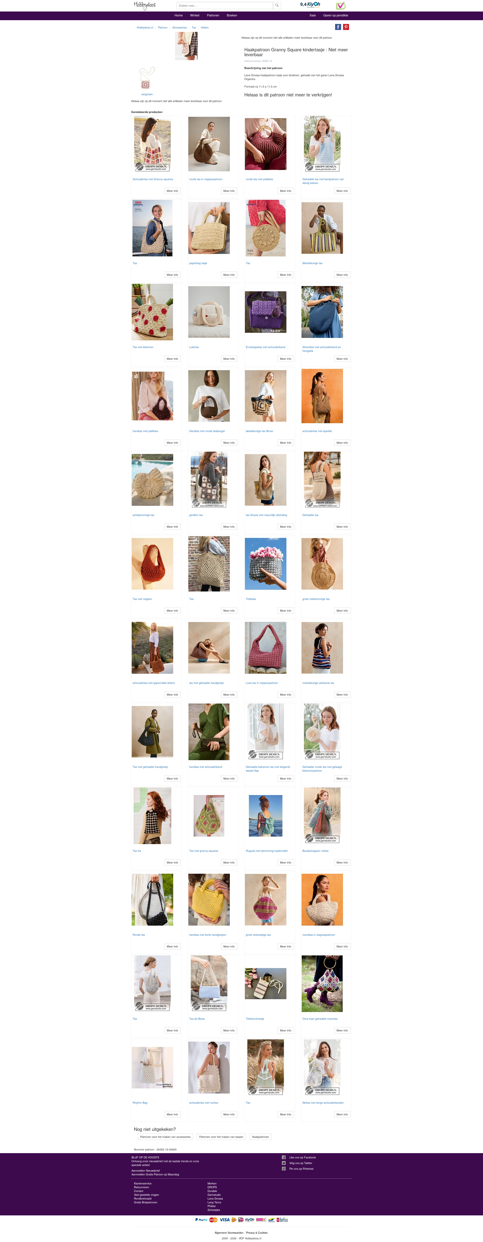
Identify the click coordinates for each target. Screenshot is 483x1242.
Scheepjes (214, 1210)
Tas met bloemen (143, 347)
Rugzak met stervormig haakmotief (267, 851)
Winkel (194, 15)
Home (179, 15)
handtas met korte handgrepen (207, 935)
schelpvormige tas (143, 515)
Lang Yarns (214, 1202)
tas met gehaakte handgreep (206, 683)
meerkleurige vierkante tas (318, 683)
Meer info (172, 191)
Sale (313, 15)
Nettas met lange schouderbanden (323, 1102)
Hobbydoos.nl (145, 27)
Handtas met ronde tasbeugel (207, 431)
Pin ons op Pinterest (301, 1168)
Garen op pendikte (335, 15)
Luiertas (194, 347)
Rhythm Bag (140, 1102)
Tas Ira (137, 851)
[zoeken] (277, 5)
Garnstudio (214, 1195)
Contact (138, 1191)
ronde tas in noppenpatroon (205, 179)
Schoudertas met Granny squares (153, 179)
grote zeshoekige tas (258, 935)
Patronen (213, 15)
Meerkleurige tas (312, 263)
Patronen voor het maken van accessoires (165, 1137)
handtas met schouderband (205, 767)
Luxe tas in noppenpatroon (262, 683)
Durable (212, 1191)
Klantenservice (143, 1183)
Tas (135, 263)
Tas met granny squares (203, 851)
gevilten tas (196, 515)
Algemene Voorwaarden (229, 1232)
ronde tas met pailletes (259, 179)
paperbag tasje (198, 263)
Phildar (212, 1206)
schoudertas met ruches (203, 1102)
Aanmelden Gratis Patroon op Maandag (155, 1174)
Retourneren (141, 1187)
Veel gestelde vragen (146, 1195)
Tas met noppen (142, 599)
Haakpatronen (260, 1137)
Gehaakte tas (310, 515)
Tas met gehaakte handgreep (150, 767)
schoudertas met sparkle (317, 431)
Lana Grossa (215, 1198)
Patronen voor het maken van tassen (221, 1137)
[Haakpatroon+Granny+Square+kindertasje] (337, 26)
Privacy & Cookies (257, 1232)
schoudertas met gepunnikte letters (154, 683)
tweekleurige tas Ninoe (259, 431)
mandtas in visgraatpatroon (318, 935)
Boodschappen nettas (315, 851)
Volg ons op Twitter (300, 1163)
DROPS (212, 1187)
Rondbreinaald (143, 1198)
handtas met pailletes (145, 431)
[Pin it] (345, 26)
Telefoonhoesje (255, 1019)
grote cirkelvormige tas (316, 599)
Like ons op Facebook (302, 1157)
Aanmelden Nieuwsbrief (146, 1170)
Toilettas (251, 599)
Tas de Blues (197, 1019)
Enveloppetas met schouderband (265, 347)
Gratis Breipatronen (145, 1202)
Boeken (232, 15)
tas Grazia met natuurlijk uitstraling (266, 515)
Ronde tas (139, 935)
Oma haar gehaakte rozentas (320, 1019)
